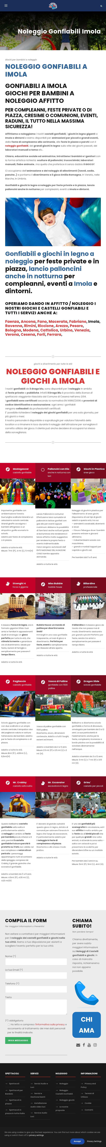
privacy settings (36, 1135)
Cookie (88, 1103)
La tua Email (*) (14, 969)
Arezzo (61, 325)
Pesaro (76, 325)
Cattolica (49, 330)
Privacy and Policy (88, 1085)
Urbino (66, 330)
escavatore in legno (58, 786)
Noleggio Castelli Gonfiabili (64, 1092)
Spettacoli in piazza (13, 1102)
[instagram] (95, 1045)
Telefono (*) (12, 983)
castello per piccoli (93, 786)
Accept (77, 1141)
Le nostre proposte (62, 1108)
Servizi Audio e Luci (39, 1085)
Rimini (30, 325)
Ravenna (13, 325)
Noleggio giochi (66, 1100)
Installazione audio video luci (38, 1105)
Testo (8, 997)
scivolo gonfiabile (92, 684)
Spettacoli (14, 1083)
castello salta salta (22, 786)
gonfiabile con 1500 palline (58, 686)
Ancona (28, 321)
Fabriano (77, 321)
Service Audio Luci (38, 1115)
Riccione (46, 325)
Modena (31, 330)
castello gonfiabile (22, 472)
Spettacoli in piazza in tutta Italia (15, 1112)
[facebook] (84, 1045)
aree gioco (89, 472)
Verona (12, 334)
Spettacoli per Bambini (14, 1092)
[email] (78, 1045)
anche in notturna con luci (59, 474)
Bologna (13, 330)
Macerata (58, 321)
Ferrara (54, 334)
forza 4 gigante (20, 587)
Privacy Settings (94, 1141)
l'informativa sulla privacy (50, 1024)
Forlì (41, 334)
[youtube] (89, 1045)
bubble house (55, 587)
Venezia (81, 330)
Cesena (28, 334)
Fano (42, 321)
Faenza (12, 321)
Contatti (89, 1110)
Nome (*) (10, 956)
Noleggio (63, 1083)
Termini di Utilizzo (87, 1095)
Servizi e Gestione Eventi (37, 1095)
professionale (90, 587)
